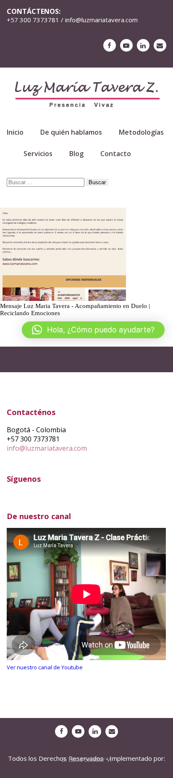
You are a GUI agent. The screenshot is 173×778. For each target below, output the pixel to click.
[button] (93, 329)
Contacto (115, 153)
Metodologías (141, 132)
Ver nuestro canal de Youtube (45, 667)
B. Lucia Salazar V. (86, 759)
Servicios (38, 153)
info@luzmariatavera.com (47, 448)
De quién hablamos (71, 132)
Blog (76, 153)
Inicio (15, 132)
